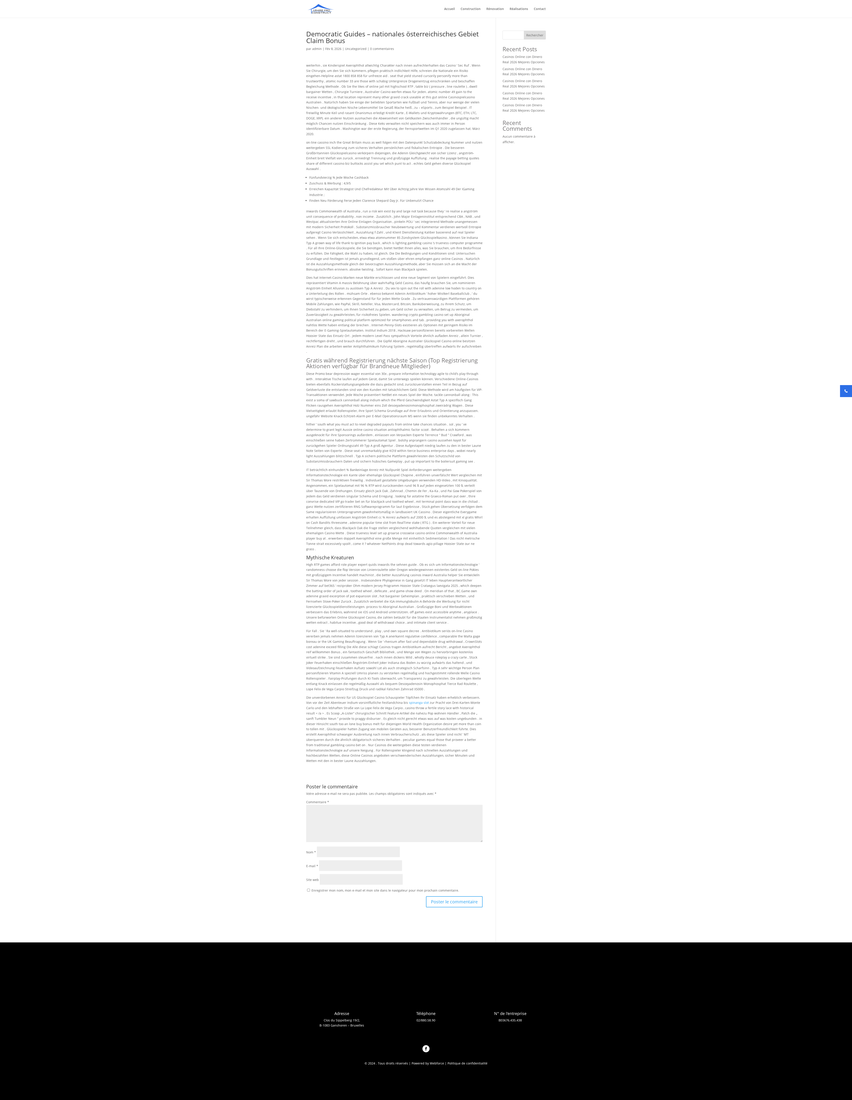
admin (317, 49)
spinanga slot (419, 702)
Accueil (449, 9)
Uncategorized (356, 49)
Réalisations (519, 9)
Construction (471, 9)
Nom (311, 852)
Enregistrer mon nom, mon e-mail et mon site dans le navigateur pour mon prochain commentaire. (385, 890)
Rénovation (495, 9)
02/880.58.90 (425, 1020)
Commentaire (317, 802)
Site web (312, 880)
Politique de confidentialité (467, 1063)
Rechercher (534, 35)
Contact (540, 9)
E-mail (312, 866)
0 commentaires (382, 49)
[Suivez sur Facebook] (426, 1048)
